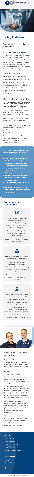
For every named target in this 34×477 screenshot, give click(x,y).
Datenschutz (8, 462)
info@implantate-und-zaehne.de (14, 450)
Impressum (8, 460)
